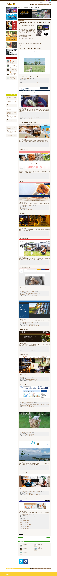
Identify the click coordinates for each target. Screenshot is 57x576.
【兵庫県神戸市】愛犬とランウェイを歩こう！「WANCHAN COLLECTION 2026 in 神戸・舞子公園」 (13, 62)
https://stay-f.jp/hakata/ (23, 208)
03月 (14, 97)
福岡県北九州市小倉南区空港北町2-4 (27, 402)
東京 (34, 4)
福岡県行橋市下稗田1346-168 (26, 377)
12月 (7, 101)
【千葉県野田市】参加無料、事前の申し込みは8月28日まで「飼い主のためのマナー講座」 (13, 78)
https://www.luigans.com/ (23, 81)
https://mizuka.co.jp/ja (29, 493)
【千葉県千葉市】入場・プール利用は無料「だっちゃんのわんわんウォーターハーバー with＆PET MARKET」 (13, 74)
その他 (49, 4)
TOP (19, 7)
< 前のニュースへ (20, 537)
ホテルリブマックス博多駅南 (24, 526)
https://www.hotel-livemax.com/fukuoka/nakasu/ (32, 516)
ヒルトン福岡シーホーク (31, 118)
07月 (8, 97)
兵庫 (43, 4)
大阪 (40, 4)
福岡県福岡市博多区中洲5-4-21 (26, 514)
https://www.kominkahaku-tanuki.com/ (31, 379)
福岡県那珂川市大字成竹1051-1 (26, 432)
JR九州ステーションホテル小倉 (32, 295)
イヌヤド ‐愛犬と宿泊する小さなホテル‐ (34, 325)
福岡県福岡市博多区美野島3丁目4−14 (27, 322)
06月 (10, 97)
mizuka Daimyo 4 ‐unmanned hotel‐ (34, 494)
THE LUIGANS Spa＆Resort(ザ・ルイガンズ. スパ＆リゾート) (38, 82)
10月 (10, 101)
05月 (11, 97)
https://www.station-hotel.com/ (24, 294)
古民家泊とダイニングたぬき (32, 380)
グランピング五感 (30, 435)
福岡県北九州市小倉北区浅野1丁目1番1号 (28, 291)
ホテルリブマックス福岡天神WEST (25, 524)
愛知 (46, 4)
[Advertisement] (11, 86)
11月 (8, 101)
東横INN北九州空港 (31, 406)
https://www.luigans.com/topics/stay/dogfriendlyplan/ (33, 80)
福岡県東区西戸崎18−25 (25, 78)
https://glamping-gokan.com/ (30, 434)
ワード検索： (37, 2)
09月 (11, 101)
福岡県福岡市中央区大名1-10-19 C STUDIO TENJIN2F (31, 491)
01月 (7, 98)
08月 (7, 97)
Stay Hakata (30, 209)
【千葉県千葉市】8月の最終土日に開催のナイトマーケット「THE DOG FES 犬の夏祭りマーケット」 (13, 66)
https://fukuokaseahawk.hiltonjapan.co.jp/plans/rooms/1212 (34, 114)
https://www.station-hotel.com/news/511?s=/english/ (33, 293)
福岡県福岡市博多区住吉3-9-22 (26, 205)
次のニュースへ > (48, 537)
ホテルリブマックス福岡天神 (24, 522)
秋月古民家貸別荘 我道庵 (32, 350)
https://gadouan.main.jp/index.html (25, 349)
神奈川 (37, 4)
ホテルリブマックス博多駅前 (24, 528)
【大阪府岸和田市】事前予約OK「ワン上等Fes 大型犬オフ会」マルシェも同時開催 (13, 70)
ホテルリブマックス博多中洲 (25, 520)
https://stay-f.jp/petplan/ (29, 207)
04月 (12, 97)
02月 (15, 97)
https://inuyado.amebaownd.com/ (30, 324)
